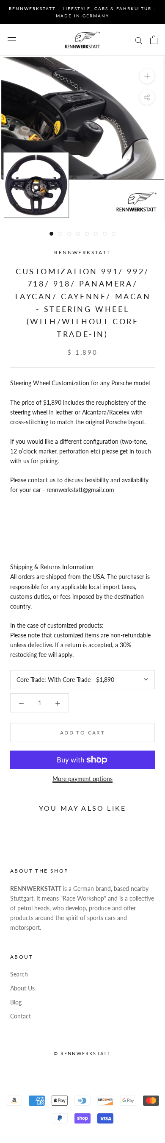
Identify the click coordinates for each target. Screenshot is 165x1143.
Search (19, 974)
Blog (16, 1002)
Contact (20, 1016)
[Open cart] (153, 40)
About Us (22, 988)
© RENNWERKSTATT (83, 1053)
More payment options (82, 778)
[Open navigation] (12, 40)
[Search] (139, 40)
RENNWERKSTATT (82, 252)
